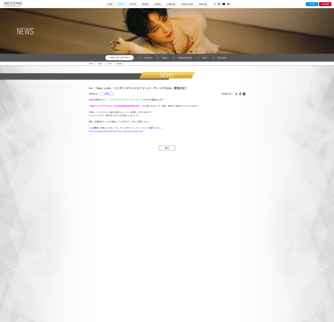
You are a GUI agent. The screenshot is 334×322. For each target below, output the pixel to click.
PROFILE (145, 4)
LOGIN (312, 4)
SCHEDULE (171, 4)
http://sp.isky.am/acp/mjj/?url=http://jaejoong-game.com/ (116, 131)
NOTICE (133, 4)
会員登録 (325, 4)
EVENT (109, 63)
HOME (110, 4)
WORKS (157, 4)
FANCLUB (203, 4)
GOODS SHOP (187, 4)
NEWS (121, 4)
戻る (167, 148)
